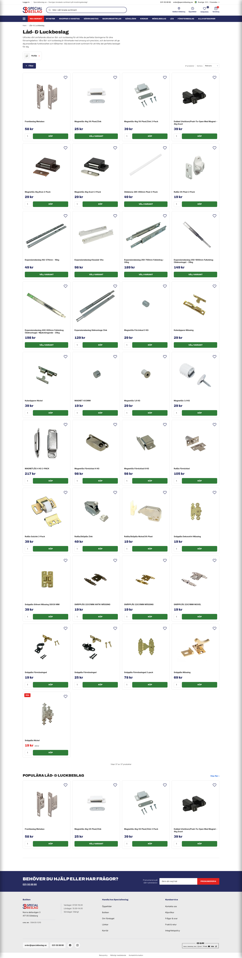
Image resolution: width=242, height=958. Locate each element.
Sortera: (200, 66)
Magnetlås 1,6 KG (132, 400)
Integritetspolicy (172, 930)
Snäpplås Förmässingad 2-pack (138, 672)
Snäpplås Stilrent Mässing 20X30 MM (42, 604)
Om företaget (108, 918)
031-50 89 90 (165, 2)
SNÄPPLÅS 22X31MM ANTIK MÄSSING (92, 604)
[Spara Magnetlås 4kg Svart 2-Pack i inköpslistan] (115, 148)
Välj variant (96, 136)
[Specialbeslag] (32, 10)
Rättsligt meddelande (118, 955)
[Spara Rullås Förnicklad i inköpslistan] (214, 424)
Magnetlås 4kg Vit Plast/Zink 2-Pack (141, 121)
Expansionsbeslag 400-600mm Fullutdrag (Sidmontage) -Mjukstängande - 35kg (44, 331)
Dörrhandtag (91, 19)
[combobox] (86, 10)
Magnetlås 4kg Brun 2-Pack (38, 192)
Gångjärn (130, 19)
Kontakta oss (171, 906)
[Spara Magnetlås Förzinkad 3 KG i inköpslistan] (165, 286)
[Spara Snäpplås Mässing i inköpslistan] (214, 628)
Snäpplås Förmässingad (36, 672)
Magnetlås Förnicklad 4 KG (86, 468)
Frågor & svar (171, 918)
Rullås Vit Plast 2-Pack (184, 192)
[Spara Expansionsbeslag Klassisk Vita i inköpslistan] (115, 216)
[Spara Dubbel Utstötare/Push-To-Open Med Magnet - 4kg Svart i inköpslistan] (214, 77)
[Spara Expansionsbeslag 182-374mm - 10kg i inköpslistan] (65, 216)
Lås (172, 19)
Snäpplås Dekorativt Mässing (187, 536)
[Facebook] (70, 945)
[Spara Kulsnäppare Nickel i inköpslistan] (65, 357)
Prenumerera (208, 881)
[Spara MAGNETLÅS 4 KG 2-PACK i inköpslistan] (65, 424)
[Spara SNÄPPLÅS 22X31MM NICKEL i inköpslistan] (214, 560)
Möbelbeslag (159, 19)
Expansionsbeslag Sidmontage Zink (90, 330)
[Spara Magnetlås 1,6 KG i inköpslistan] (165, 357)
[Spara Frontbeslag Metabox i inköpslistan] (65, 77)
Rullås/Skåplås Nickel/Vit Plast (138, 536)
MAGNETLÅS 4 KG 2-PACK (37, 468)
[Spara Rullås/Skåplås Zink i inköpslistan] (115, 492)
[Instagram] (77, 945)
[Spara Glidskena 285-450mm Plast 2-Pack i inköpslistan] (165, 148)
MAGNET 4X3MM (82, 400)
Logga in (26, 2)
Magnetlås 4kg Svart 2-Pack (87, 192)
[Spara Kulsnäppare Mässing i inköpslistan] (214, 286)
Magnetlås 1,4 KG (182, 400)
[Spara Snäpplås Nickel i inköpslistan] (65, 696)
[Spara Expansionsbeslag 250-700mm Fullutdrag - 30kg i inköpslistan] (165, 216)
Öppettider (107, 906)
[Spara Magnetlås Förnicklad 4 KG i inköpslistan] (115, 424)
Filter (31, 66)
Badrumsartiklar (111, 19)
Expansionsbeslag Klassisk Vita (88, 260)
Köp (51, 136)
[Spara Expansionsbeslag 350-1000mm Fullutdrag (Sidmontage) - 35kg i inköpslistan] (214, 216)
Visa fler (214, 776)
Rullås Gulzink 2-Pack (35, 536)
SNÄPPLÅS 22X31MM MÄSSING (139, 604)
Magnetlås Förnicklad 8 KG (136, 468)
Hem (24, 25)
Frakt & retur (171, 924)
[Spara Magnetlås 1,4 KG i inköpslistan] (214, 357)
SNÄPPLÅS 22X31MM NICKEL (187, 604)
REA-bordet (36, 19)
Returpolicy (103, 955)
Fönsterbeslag (186, 19)
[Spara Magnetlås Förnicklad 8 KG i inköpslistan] (165, 424)
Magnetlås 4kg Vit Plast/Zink (87, 121)
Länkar (105, 924)
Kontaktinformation (136, 955)
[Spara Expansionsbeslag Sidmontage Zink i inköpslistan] (115, 286)
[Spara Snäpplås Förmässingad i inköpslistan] (65, 628)
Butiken (105, 912)
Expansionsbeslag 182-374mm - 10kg (42, 260)
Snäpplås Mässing (182, 672)
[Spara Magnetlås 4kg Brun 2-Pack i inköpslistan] (65, 148)
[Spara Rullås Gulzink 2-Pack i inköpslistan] (65, 492)
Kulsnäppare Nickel (34, 400)
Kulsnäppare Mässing (183, 330)
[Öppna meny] (25, 19)
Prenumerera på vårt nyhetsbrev (150, 881)
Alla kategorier (206, 19)
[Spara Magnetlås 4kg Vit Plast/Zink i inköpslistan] (115, 77)
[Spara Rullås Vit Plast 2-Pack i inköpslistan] (214, 148)
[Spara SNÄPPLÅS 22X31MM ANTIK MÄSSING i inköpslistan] (115, 560)
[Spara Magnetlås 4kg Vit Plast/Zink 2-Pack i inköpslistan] (165, 77)
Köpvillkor (169, 912)
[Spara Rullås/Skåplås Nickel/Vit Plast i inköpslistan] (165, 492)
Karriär (105, 930)
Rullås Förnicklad (182, 468)
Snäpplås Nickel (32, 740)
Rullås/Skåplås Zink (83, 536)
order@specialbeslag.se (183, 2)
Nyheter (50, 19)
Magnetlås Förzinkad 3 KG (136, 330)
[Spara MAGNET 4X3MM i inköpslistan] (115, 357)
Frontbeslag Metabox (34, 121)
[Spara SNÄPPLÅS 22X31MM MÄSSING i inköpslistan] (165, 560)
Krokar (144, 19)
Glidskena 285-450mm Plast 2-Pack (141, 192)
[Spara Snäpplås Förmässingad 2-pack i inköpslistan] (165, 628)
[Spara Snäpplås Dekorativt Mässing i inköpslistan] (214, 492)
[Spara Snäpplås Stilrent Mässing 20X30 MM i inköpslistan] (65, 560)
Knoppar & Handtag (69, 19)
